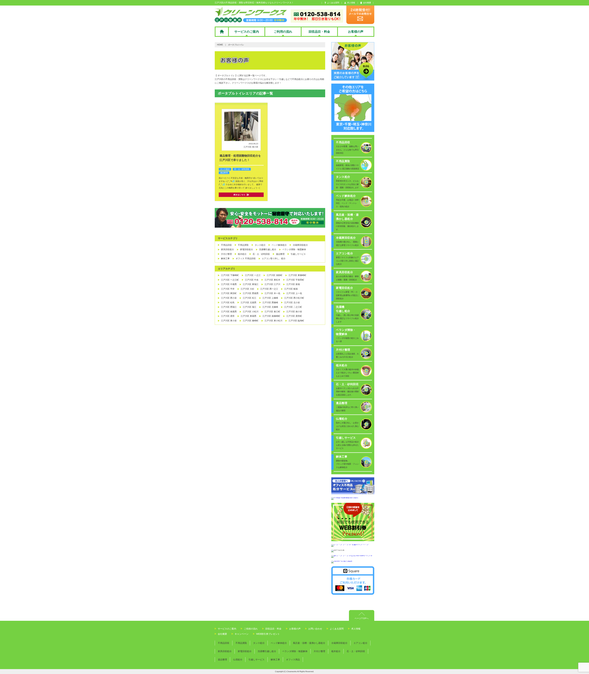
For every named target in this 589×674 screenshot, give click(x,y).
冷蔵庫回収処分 (300, 245)
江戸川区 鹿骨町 (294, 316)
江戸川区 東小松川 (273, 320)
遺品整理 (224, 173)
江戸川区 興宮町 (229, 293)
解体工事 (225, 258)
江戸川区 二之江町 (293, 307)
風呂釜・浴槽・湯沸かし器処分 (309, 643)
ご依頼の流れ (251, 628)
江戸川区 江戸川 (272, 284)
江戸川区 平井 (228, 289)
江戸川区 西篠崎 (270, 302)
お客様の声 (295, 628)
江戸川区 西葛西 (250, 293)
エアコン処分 (360, 643)
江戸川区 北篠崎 (270, 307)
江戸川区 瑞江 (249, 307)
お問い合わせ (315, 628)
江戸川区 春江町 (272, 311)
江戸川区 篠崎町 (250, 320)
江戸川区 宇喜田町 (295, 280)
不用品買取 (243, 245)
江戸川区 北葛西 (248, 302)
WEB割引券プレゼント (268, 634)
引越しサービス (298, 254)
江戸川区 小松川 (250, 311)
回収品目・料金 (273, 628)
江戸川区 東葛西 (248, 316)
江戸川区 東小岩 (229, 320)
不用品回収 (226, 245)
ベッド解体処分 (279, 245)
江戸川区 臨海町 (296, 320)
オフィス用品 (293, 659)
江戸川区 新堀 (293, 284)
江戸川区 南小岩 (251, 147)
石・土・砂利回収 (241, 169)
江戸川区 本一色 (272, 293)
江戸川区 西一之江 (269, 289)
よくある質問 (337, 628)
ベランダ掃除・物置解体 (294, 249)
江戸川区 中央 (251, 280)
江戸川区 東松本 (272, 280)
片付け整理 (226, 254)
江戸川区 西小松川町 (294, 298)
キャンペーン (241, 634)
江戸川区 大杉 (247, 289)
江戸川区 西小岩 (229, 298)
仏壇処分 (237, 659)
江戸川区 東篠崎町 (297, 275)
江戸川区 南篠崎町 (271, 316)
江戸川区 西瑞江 (229, 307)
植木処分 (242, 254)
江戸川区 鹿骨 (228, 316)
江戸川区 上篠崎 (270, 298)
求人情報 (355, 628)
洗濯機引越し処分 (267, 249)
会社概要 (222, 634)
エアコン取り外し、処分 (273, 258)
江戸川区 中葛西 (229, 284)
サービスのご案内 (227, 628)
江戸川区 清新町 (274, 275)
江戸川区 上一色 (294, 293)
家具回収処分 (227, 249)
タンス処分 (225, 169)
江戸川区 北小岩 (292, 302)
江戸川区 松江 (249, 298)
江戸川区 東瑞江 (250, 284)
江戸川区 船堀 (291, 289)
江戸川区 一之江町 (230, 280)
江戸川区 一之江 (253, 275)
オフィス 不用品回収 (246, 258)
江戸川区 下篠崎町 (230, 275)
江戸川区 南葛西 (229, 311)
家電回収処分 (246, 249)
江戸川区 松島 (228, 302)
